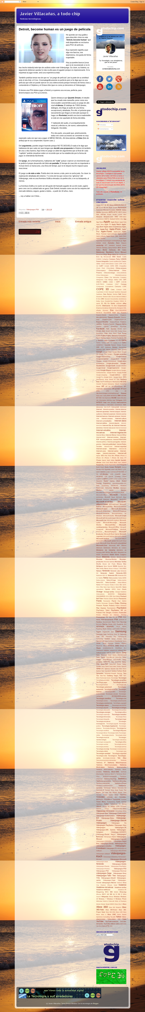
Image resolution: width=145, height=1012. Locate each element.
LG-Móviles (104, 474)
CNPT (118, 282)
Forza (124, 333)
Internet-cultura (120, 418)
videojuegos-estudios (103, 846)
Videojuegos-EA (120, 843)
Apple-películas (112, 234)
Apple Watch (116, 224)
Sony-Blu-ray (110, 657)
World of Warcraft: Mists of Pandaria (114, 901)
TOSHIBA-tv (108, 799)
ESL (118, 312)
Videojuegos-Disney (107, 843)
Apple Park (123, 222)
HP (103, 386)
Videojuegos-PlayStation (118, 866)
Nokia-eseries (113, 578)
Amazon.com (108, 217)
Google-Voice (108, 377)
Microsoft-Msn (110, 525)
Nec (125, 566)
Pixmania (123, 605)
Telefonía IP (101, 763)
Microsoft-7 (114, 499)
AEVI (120, 212)
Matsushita (108, 488)
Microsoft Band (110, 497)
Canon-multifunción (115, 261)
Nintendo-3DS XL (101, 575)
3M (97, 207)
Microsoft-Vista (105, 543)
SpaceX (123, 666)
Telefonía (123, 760)
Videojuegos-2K (120, 827)
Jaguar (104, 460)
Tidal (124, 792)
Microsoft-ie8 (100, 518)
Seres (124, 641)
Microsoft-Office (114, 527)
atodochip (99, 245)
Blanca (117, 252)
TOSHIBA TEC (112, 797)
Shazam (110, 643)
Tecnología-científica (103, 698)
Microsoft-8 (123, 499)
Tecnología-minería (108, 735)
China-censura (121, 268)
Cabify (124, 256)
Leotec (108, 472)
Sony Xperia (100, 657)
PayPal (98, 603)
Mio (112, 552)
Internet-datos (120, 421)
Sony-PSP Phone (115, 664)
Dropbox (116, 301)
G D (117, 340)
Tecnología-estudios (119, 714)
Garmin (113, 345)
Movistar (99, 559)
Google (99, 352)
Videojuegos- (101, 827)
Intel (104, 402)
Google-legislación (113, 368)
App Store (99, 222)
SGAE (98, 643)
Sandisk (107, 639)
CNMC (105, 282)
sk (125, 645)
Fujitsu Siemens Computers (116, 336)
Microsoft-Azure (114, 504)
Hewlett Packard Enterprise (105, 384)
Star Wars (119, 668)
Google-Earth (110, 366)
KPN (102, 469)
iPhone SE (115, 458)
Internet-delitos (101, 423)
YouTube (99, 921)
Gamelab (107, 345)
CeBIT (101, 266)
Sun (103, 671)
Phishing (123, 603)
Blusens (123, 254)
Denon (124, 294)
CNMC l (112, 282)
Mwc (124, 564)
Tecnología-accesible (102, 680)
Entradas (102, 125)
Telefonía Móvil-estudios (117, 767)
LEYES (118, 472)
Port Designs (107, 612)
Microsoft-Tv (100, 541)
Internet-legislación (118, 432)
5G (104, 207)
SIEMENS (111, 646)
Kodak (111, 467)
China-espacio (101, 270)
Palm (101, 598)
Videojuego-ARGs (120, 811)
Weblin (116, 892)
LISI (106, 476)
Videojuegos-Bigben (110, 836)
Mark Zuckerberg (102, 485)
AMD (116, 217)
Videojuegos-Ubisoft (108, 878)
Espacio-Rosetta (102, 322)
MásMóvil (123, 485)
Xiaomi (124, 914)
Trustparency (111, 801)
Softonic (106, 650)
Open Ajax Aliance (109, 587)
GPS (124, 377)
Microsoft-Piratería (112, 529)
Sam (112, 632)
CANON (123, 259)
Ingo (114, 400)
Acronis (115, 207)
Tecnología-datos (102, 705)
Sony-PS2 (118, 662)
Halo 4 (102, 381)
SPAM (98, 669)
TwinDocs (99, 804)
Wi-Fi (104, 894)
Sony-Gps (118, 657)
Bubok (119, 257)
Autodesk (112, 245)
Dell (119, 294)
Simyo (122, 646)
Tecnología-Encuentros (119, 710)
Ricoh (118, 626)
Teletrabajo (107, 788)
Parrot (114, 601)
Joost (103, 462)
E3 (102, 303)
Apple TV (107, 224)
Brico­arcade (107, 256)
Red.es (105, 624)
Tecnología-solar (101, 756)
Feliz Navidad (111, 329)
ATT (106, 245)
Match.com (100, 488)
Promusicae (100, 617)
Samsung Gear (101, 634)
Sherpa (117, 643)
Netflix (102, 568)
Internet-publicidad (109, 444)
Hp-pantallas (107, 388)
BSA (113, 257)
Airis (97, 214)
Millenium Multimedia (103, 548)
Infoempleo (102, 400)
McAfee (116, 488)
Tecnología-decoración (119, 705)
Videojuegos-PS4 (32, 209)
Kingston (123, 465)
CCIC (124, 263)
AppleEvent (122, 238)
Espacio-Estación (114, 317)
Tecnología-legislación (110, 726)
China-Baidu (110, 268)
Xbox (124, 904)
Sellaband (111, 641)
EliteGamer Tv (107, 306)
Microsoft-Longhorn (113, 520)
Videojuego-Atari (102, 813)
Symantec (99, 673)
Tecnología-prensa (120, 746)
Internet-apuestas (102, 411)
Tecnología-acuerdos (118, 680)
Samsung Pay (111, 636)
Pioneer (105, 605)
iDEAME (123, 395)
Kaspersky (100, 465)
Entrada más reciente (29, 221)
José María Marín (111, 462)
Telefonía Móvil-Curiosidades (106, 765)
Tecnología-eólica (120, 712)
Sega (106, 641)
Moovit (98, 557)
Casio (116, 263)
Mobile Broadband (102, 554)
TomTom (123, 795)
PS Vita (109, 617)
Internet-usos (101, 451)
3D (108, 205)
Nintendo (106, 571)
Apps (124, 241)
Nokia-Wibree (122, 582)
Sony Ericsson (101, 655)
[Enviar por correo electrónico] (20, 213)
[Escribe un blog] (22, 213)
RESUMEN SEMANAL (105, 626)
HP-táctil (123, 389)
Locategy (118, 476)
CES (116, 266)
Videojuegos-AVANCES (118, 832)
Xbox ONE (111, 914)
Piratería (112, 605)
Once (98, 587)
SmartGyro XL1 (120, 648)
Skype (98, 648)
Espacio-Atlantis (101, 315)
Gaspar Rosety (121, 345)
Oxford (118, 596)
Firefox (120, 331)
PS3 (120, 617)
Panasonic (122, 598)
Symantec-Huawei (110, 673)
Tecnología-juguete (112, 723)
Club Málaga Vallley (111, 279)
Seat (124, 639)
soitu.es (109, 652)
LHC (111, 474)
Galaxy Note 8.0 (107, 342)
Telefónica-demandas (119, 781)
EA (105, 303)
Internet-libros (100, 435)
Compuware (100, 286)
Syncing (119, 673)
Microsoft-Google (120, 516)
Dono (102, 301)
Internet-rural (108, 446)
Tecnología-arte (121, 684)
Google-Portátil (121, 372)
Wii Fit (115, 894)
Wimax (111, 896)
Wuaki (108, 904)
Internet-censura (114, 416)
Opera (124, 587)
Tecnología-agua (101, 682)
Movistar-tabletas (109, 561)
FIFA (115, 331)
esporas (98, 326)
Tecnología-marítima (102, 730)
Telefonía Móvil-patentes (104, 769)
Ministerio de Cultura (119, 548)
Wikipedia (104, 896)
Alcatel (109, 214)
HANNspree (108, 381)
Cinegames (99, 277)
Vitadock (103, 885)
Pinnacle (99, 605)
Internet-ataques (115, 411)
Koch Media (104, 467)
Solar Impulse (116, 652)
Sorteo (119, 666)
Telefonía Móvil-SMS (111, 772)
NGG (121, 568)
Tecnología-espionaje (103, 714)
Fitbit (106, 333)
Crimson (119, 289)
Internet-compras (107, 418)
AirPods (103, 214)
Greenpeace (100, 379)
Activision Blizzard (102, 210)
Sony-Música (107, 659)
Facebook (100, 329)
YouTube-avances (111, 921)
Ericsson (105, 310)
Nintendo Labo (115, 571)
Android (112, 219)
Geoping (99, 349)
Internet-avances (109, 414)
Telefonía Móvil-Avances (117, 763)
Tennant (107, 790)
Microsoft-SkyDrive (109, 536)
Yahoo (118, 917)
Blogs (105, 254)
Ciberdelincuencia (120, 275)
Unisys (107, 808)
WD (111, 892)
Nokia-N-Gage (111, 580)
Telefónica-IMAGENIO (103, 783)
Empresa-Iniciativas (102, 308)
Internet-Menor (111, 435)
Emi (115, 306)
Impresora (108, 398)
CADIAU (99, 259)
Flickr (110, 333)
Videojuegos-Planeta (102, 866)
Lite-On (111, 476)
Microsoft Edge (121, 497)
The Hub (105, 792)
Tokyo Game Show (110, 795)
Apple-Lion (117, 231)
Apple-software (101, 236)
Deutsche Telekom (102, 296)
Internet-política (101, 442)
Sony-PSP (104, 664)
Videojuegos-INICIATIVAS (118, 850)
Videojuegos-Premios (103, 868)
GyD (118, 379)
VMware (109, 885)
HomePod (123, 384)
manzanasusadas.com (119, 483)
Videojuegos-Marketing (110, 856)
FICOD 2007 (122, 329)
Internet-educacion (109, 428)
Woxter (103, 904)
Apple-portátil (122, 234)
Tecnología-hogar (120, 719)
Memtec (123, 490)
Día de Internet (116, 296)
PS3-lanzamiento (107, 619)
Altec (124, 214)
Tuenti (118, 802)
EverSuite (123, 326)
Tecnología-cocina (102, 700)
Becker (124, 247)
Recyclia (99, 624)
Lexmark (113, 472)
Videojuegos (101, 823)
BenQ (105, 250)
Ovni (114, 596)
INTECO (99, 402)
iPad (105, 455)
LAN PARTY (118, 469)
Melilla (111, 490)
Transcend (116, 799)
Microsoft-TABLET (120, 538)
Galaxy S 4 (117, 342)
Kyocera (107, 469)
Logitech (99, 478)
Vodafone (122, 885)
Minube (108, 552)
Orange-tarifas (109, 592)
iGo (103, 398)
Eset (114, 313)
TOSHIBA (100, 797)
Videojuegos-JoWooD (103, 853)
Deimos (115, 294)
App (124, 219)
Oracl (118, 589)
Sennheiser (118, 641)
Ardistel (98, 243)
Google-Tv (99, 377)
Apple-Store (122, 236)
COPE (124, 286)
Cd (97, 266)
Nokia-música (100, 580)
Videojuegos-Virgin (109, 880)
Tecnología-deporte (102, 707)
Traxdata (123, 799)
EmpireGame (122, 306)
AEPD (111, 212)
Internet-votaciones (109, 453)
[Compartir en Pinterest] (28, 213)
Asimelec (111, 243)
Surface (114, 671)
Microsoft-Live (101, 520)
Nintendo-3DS (121, 573)
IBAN (108, 395)
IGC (100, 398)
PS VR (115, 617)
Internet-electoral (121, 428)
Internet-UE (122, 448)
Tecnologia (114, 678)
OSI (111, 596)
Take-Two (103, 675)
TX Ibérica (122, 804)
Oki (121, 585)
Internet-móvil (100, 437)
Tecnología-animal (102, 684)
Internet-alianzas (120, 409)
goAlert (124, 349)
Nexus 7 (116, 568)
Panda (99, 601)
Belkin (98, 250)
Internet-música (112, 437)
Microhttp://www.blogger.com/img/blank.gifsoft (110, 492)
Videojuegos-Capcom (118, 839)
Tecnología (122, 678)
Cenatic (106, 266)
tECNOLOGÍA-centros (119, 696)
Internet (99, 409)
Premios (123, 615)
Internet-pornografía (113, 442)
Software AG (113, 650)
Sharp (104, 643)
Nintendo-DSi (112, 575)
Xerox (119, 914)
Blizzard (123, 252)
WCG (107, 892)
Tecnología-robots (102, 751)
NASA (115, 566)
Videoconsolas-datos (119, 809)
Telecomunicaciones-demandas (106, 760)
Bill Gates (122, 250)
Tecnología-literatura (109, 728)
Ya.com (112, 917)
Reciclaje (123, 622)
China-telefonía (121, 272)
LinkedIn (117, 474)
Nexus (106, 568)
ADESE (118, 210)
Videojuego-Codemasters (105, 816)
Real (118, 622)
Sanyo (114, 639)
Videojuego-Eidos (107, 818)
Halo (98, 382)
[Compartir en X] (24, 213)
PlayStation (121, 608)
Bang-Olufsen (112, 247)
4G (100, 207)
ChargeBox (122, 266)
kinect (118, 464)
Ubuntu (104, 806)
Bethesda (112, 250)
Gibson (108, 349)
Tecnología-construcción (104, 703)
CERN (112, 266)
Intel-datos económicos (114, 405)
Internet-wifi (122, 453)
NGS (124, 568)
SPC (102, 668)
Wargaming (100, 892)
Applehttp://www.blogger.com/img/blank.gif (109, 240)
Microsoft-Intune (121, 518)
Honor (98, 386)
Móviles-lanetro (121, 557)
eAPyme (119, 303)
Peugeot (111, 603)
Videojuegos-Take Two (106, 875)
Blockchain (99, 254)
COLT (116, 284)
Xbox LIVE (119, 912)
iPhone (117, 455)
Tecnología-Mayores (119, 730)
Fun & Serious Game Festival (106, 338)
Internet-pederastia (106, 439)
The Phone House (115, 792)
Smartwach (99, 650)
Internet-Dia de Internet (111, 425)
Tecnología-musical (102, 737)
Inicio (57, 221)
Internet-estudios (103, 430)
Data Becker (107, 294)
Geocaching (122, 347)
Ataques (123, 243)
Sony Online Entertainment (117, 655)
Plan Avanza (101, 608)
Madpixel (99, 481)
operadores (99, 589)
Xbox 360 (102, 906)
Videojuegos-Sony (119, 873)
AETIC (115, 212)
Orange (99, 591)
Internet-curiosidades (103, 421)
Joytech (124, 462)
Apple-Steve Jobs (112, 236)
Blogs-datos (112, 254)
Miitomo (123, 545)
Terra (112, 790)
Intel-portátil (115, 407)
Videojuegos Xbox (120, 825)
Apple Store (100, 224)
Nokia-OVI (99, 582)
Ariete (104, 243)
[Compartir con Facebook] (26, 213)
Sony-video (112, 666)
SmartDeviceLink (108, 648)
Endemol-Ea (113, 308)
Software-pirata (101, 652)
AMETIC (106, 219)
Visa (97, 885)
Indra (118, 398)
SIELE (105, 645)
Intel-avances (121, 402)
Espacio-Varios (121, 324)
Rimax (124, 626)
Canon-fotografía (102, 261)
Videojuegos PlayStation (105, 825)
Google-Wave (118, 377)
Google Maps (107, 352)
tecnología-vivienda (109, 758)
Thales (121, 790)
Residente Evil (121, 624)
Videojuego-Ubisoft (118, 820)
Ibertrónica (114, 395)
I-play (105, 395)
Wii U (120, 894)
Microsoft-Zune (101, 545)
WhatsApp (123, 892)
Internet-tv (113, 449)
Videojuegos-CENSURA (103, 841)
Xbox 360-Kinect (111, 910)
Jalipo (112, 460)
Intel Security (111, 402)
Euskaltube (114, 326)
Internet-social (101, 449)
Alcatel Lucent (117, 214)
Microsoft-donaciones (103, 511)
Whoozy (98, 894)
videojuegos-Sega (103, 873)
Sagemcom (106, 632)
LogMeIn (105, 479)
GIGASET (114, 349)
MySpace (99, 566)
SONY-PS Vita (108, 662)
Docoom (107, 299)
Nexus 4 (111, 568)
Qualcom (121, 619)
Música (119, 564)
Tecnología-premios (102, 746)
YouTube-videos (109, 924)
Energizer (120, 308)
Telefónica (122, 778)
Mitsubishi (121, 552)
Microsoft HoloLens (102, 499)
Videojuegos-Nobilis (119, 864)
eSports (106, 326)
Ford (119, 333)
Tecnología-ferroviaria (103, 717)
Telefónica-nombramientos (104, 785)
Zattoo (118, 924)
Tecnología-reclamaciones (118, 749)
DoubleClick (109, 301)
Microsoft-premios (110, 532)
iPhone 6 (123, 455)
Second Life (100, 641)
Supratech (108, 671)
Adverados (105, 212)
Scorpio (119, 639)
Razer (114, 622)
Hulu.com (99, 395)
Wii (111, 894)
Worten (98, 904)
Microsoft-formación (102, 513)
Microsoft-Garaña (108, 515)
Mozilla (98, 564)
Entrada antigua (83, 221)
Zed (121, 924)
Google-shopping (101, 375)
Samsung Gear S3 (113, 634)
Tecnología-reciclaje (102, 749)
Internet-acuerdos (108, 409)
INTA (124, 400)
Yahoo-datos (112, 919)
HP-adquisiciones (117, 386)
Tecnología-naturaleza (119, 739)
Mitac (115, 552)
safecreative (116, 629)
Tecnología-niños (120, 742)
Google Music (116, 352)
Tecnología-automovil (104, 687)
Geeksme (108, 347)
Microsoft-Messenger (110, 522)
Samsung (120, 631)
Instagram (119, 400)
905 (107, 207)
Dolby (98, 301)
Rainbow (99, 622)
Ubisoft (98, 806)
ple (125, 610)
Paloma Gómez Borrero (111, 598)
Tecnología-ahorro (119, 682)
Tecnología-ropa (121, 751)
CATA (120, 263)
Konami (118, 467)
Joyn (119, 462)
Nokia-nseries (122, 580)
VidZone (119, 882)
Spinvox (107, 669)
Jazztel (117, 460)
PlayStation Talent (102, 610)
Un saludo (111, 806)
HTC (98, 391)
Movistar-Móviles (111, 559)
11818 (98, 205)
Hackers (123, 379)
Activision (122, 207)
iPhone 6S (99, 458)
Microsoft (114, 495)
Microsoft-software (120, 536)
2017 (102, 205)
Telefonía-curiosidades (110, 776)
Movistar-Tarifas (120, 562)
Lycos (124, 479)
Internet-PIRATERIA (119, 439)
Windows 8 (111, 899)
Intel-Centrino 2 (101, 405)
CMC (120, 279)
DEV (109, 296)
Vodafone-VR (122, 889)
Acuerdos (112, 210)
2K (105, 205)
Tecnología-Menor (102, 733)
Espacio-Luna (107, 319)
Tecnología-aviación (110, 689)
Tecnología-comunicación (118, 700)
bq (101, 257)
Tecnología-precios (120, 744)
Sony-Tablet (105, 666)
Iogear (98, 455)
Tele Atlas (121, 758)
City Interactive (114, 277)
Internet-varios (113, 451)
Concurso (118, 286)
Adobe (98, 212)
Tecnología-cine (121, 698)
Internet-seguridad (120, 446)
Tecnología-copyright (119, 703)
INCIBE (114, 398)
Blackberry (110, 252)
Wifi (108, 894)
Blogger (95, 1003)
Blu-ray (119, 254)
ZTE (107, 926)
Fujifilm (98, 335)
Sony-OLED (117, 659)
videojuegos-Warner (109, 882)
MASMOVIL (114, 485)
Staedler (113, 668)
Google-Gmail (100, 368)
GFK (103, 349)
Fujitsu (103, 336)
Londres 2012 (113, 478)
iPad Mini (111, 455)
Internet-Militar (121, 435)
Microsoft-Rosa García (111, 534)
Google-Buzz (115, 359)
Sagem (98, 632)
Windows (117, 896)
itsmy (121, 458)
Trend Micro (101, 802)
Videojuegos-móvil (102, 861)
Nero (97, 568)
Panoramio (106, 601)
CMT (124, 280)
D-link (106, 292)
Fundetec (111, 340)
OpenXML (119, 587)
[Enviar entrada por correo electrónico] (42, 209)
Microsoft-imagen (110, 518)
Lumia (120, 478)
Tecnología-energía (103, 712)
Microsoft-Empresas (119, 511)
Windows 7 (102, 899)
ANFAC (117, 219)
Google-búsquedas (102, 359)
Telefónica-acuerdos (103, 781)
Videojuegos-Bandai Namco (105, 834)
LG (122, 471)
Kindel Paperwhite (110, 464)
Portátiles (115, 612)
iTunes (98, 460)
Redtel (110, 624)
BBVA (119, 247)
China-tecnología (109, 273)
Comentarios (104, 129)
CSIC (124, 289)
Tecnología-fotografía (102, 719)
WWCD (112, 904)
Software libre (122, 650)
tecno (109, 678)
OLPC (124, 584)
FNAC (115, 333)
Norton (98, 585)
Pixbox (117, 605)
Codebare (109, 284)
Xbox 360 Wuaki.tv (115, 907)
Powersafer (122, 612)
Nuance (106, 584)
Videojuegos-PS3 (120, 869)
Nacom (110, 566)
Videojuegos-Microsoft (118, 859)
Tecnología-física (121, 717)
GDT (102, 347)
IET (97, 398)
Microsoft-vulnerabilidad (118, 543)
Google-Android (121, 356)
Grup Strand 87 (110, 379)
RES (114, 624)
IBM (119, 395)
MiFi (118, 545)
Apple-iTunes (106, 231)
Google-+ (110, 354)
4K (102, 207)
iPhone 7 (108, 458)
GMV (119, 349)
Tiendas (98, 795)
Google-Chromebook (109, 361)
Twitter (106, 804)
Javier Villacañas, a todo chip (50, 13)
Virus (124, 882)
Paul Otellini (122, 601)
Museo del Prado (109, 564)
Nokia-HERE (122, 578)
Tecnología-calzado (112, 694)
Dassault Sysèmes (114, 292)
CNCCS (98, 282)
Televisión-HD (122, 788)
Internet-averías (121, 414)
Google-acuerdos (120, 354)
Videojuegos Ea (119, 823)
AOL (121, 219)
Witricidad (99, 901)
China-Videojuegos (102, 275)
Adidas (124, 210)
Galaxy (98, 342)
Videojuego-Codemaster (117, 813)
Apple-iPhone (115, 229)
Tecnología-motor (121, 735)
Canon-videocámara (107, 263)
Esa (111, 310)
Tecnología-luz (121, 728)
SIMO (117, 646)
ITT (125, 458)
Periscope (105, 603)
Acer (110, 207)
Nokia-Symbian (110, 582)
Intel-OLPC (107, 407)
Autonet (118, 245)
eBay (124, 303)
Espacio (123, 313)
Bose (97, 256)
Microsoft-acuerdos (104, 501)
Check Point (100, 268)
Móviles (113, 557)
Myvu (105, 566)
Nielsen (99, 571)
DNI (102, 299)
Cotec (113, 289)
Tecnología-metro (113, 733)
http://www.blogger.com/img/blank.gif (107, 393)
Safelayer (123, 629)
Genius (114, 347)
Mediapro (123, 488)
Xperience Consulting (103, 917)
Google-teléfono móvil (118, 375)
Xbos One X (118, 904)
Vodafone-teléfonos (103, 890)
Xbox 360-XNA (110, 912)
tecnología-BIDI (110, 691)
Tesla (116, 790)
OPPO (114, 589)
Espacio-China (113, 315)
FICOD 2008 (100, 331)
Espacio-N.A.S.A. (120, 319)
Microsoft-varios (110, 541)
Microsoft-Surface (102, 538)
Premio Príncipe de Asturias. (107, 615)
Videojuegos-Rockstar (119, 871)
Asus (118, 243)
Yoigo (124, 919)
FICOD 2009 (110, 331)
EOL (125, 308)
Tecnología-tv (112, 756)
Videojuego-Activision (105, 811)
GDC (97, 347)
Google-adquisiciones (103, 356)
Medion (99, 490)
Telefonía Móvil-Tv (110, 774)
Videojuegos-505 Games (105, 830)
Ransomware (107, 622)
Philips (117, 603)
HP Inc (107, 386)
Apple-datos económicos (113, 227)
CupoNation (100, 292)
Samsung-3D (122, 636)
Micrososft (112, 545)
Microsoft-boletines (120, 506)
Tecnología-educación (103, 710)
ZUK (111, 926)
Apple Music (115, 222)
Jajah (108, 460)
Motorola (105, 557)
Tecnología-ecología (119, 708)
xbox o (103, 914)
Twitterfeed (113, 804)
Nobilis (100, 578)
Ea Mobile (111, 303)
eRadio (98, 310)
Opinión (107, 589)
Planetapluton (111, 608)
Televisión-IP (100, 790)
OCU (117, 584)
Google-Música (116, 370)
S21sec (109, 629)
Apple (106, 221)
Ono (101, 587)
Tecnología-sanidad (103, 753)
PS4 (116, 619)
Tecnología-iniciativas (103, 721)
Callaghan (105, 259)
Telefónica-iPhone (120, 783)
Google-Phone (111, 372)
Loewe (124, 476)
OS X (107, 596)
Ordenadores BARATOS (105, 594)
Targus (116, 675)
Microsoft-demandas (119, 509)
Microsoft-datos (101, 509)
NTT (102, 584)
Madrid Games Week (112, 481)
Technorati (103, 678)
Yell (119, 919)
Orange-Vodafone (120, 592)
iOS (102, 455)
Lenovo (102, 472)
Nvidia (112, 584)
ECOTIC (98, 305)
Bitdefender (100, 252)
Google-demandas (112, 363)
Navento (120, 566)
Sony (124, 652)
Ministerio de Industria (105, 550)
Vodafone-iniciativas (104, 887)
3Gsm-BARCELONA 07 (117, 205)
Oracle (124, 589)
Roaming (99, 629)
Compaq (123, 284)
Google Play (103, 354)
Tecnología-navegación (103, 742)
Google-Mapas (105, 370)
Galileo (124, 343)
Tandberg (110, 675)
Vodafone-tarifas (120, 887)
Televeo (114, 788)
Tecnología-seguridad (119, 753)
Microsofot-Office (101, 495)
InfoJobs (109, 400)
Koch (98, 467)
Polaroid (99, 612)
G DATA (122, 340)
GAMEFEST (100, 345)
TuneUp (123, 801)
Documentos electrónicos (118, 299)
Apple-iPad (104, 229)
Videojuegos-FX (111, 848)
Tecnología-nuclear (102, 744)
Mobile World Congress (118, 554)
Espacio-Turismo (108, 324)
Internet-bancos (102, 416)
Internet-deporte (114, 423)
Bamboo (105, 247)
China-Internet (114, 270)
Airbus (124, 212)
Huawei (123, 393)
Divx (99, 299)
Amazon (99, 217)
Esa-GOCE (107, 313)
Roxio (104, 629)
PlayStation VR (117, 610)
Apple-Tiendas (100, 238)
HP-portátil (116, 389)
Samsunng (99, 639)
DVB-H (122, 301)
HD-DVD (123, 382)
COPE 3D (102, 289)
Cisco (106, 277)
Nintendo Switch (107, 573)
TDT (120, 675)
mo (125, 552)
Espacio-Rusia (114, 322)
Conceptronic (109, 286)
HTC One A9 (116, 391)
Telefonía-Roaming (110, 779)
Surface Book (121, 671)
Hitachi (117, 384)
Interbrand (123, 407)
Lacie (112, 469)
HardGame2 (116, 381)
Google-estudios (121, 365)
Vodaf (115, 885)
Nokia (105, 578)
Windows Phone (120, 899)
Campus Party (114, 259)
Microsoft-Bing (107, 506)
